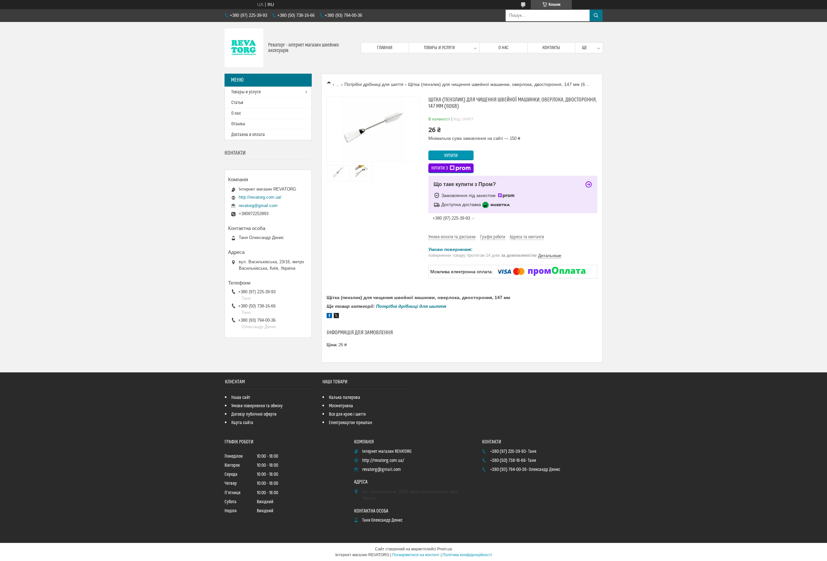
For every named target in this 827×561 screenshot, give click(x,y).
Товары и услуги (439, 47)
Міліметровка (341, 406)
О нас (503, 47)
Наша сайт (240, 397)
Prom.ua (444, 549)
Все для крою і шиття (347, 414)
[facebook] (329, 316)
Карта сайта (242, 422)
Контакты (551, 47)
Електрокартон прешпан (350, 422)
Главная (385, 47)
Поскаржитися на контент (416, 555)
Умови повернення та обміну (257, 406)
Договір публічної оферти (254, 414)
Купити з (439, 168)
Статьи (237, 102)
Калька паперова (344, 397)
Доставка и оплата (248, 134)
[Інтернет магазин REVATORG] (244, 47)
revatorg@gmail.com (258, 205)
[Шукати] (596, 15)
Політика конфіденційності (467, 555)
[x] (336, 316)
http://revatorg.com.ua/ (260, 197)
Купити (451, 155)
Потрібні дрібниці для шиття (373, 84)
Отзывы (238, 124)
